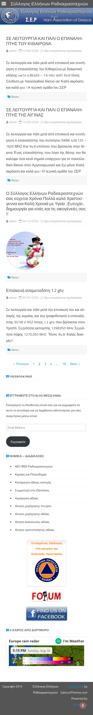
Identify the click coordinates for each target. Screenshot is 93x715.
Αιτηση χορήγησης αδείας (32, 514)
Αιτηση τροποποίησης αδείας (34, 529)
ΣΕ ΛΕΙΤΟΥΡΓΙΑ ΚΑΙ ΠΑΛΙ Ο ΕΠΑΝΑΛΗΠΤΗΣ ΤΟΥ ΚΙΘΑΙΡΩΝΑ (44, 41)
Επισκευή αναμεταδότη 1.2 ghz (35, 290)
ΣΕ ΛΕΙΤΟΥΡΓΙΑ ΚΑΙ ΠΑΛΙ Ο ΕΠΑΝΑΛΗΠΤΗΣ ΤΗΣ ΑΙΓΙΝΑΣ (44, 112)
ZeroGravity (75, 686)
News (15, 96)
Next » (75, 363)
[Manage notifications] (82, 705)
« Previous (21, 363)
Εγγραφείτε (18, 441)
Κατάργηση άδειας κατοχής (33, 482)
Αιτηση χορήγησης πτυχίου (33, 506)
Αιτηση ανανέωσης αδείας (32, 521)
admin (13, 50)
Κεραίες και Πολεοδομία (30, 474)
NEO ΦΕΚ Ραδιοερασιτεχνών (34, 466)
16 (64, 363)
